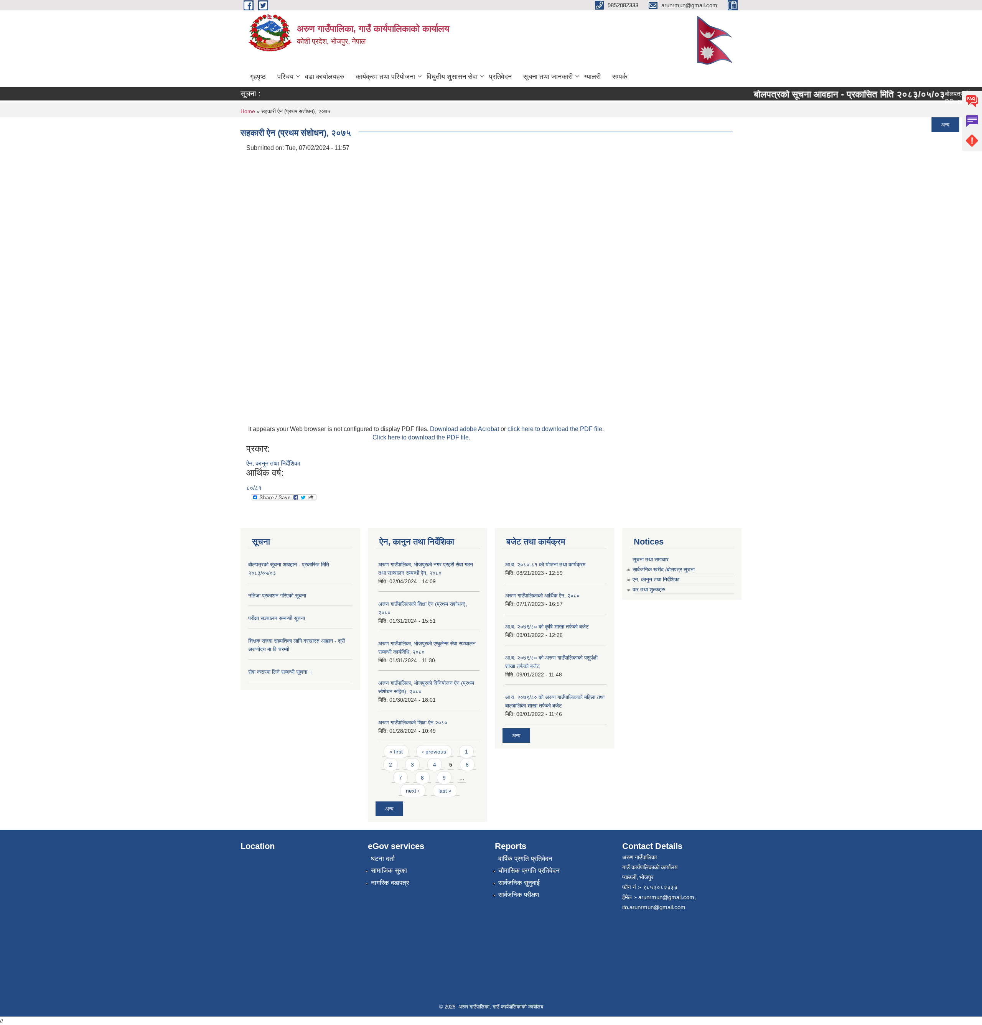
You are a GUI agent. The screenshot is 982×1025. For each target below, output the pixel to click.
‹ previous (434, 752)
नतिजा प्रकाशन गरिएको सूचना (775, 124)
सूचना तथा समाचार (651, 559)
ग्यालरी (592, 77)
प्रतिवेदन (500, 77)
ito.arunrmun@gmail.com (653, 907)
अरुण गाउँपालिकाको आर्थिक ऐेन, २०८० (542, 595)
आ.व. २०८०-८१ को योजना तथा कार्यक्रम (545, 564)
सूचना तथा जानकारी (548, 77)
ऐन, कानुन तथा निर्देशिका (273, 463)
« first (396, 752)
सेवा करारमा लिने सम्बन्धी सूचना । (779, 182)
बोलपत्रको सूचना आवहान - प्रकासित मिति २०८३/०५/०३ (834, 94)
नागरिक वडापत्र (390, 883)
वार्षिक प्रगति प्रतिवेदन (525, 858)
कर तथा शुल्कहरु (649, 589)
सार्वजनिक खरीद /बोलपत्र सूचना (664, 569)
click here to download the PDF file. (555, 429)
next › (413, 791)
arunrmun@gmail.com (666, 897)
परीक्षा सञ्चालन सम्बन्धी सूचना (775, 143)
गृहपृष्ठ (258, 77)
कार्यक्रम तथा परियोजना (385, 77)
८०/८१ (254, 488)
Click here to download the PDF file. (421, 437)
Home (248, 111)
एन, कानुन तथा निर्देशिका (656, 579)
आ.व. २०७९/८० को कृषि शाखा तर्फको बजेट (547, 627)
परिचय (285, 77)
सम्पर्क (619, 77)
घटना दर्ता (383, 858)
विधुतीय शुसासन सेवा (452, 77)
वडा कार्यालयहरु (324, 77)
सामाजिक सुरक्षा (389, 870)
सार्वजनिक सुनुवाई (519, 883)
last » (444, 791)
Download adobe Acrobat (465, 429)
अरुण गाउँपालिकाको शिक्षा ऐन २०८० (412, 722)
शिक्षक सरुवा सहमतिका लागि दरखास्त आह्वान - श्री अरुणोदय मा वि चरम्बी (822, 163)
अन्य (930, 125)
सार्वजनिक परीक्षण (518, 894)
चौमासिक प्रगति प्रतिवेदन (529, 870)
